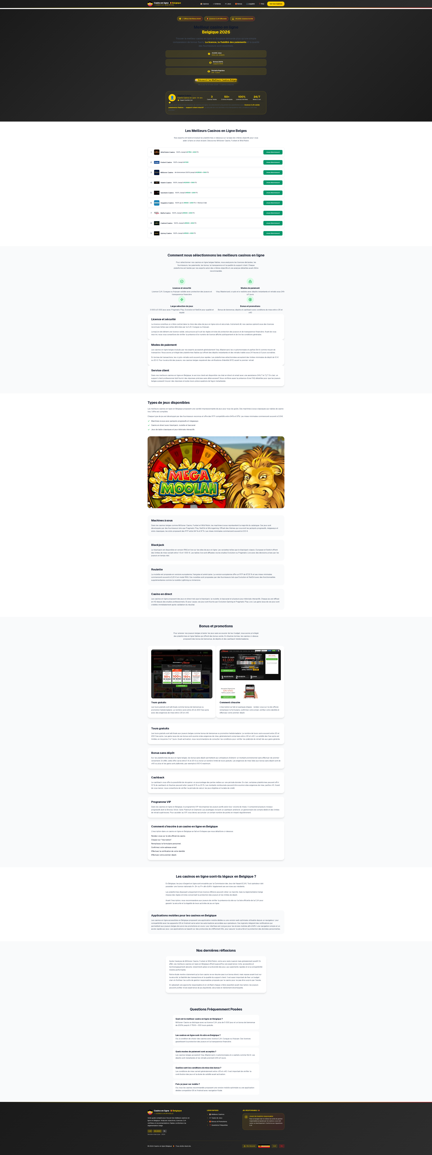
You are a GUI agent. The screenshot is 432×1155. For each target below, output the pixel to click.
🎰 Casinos (204, 4)
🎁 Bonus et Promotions (218, 1122)
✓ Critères (217, 4)
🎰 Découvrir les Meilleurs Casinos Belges (216, 80)
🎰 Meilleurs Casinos (216, 1114)
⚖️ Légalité (250, 4)
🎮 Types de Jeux (215, 1118)
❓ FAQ (261, 4)
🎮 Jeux (228, 4)
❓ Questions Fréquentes (218, 1125)
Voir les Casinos (276, 4)
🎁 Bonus (238, 4)
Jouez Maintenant (273, 152)
